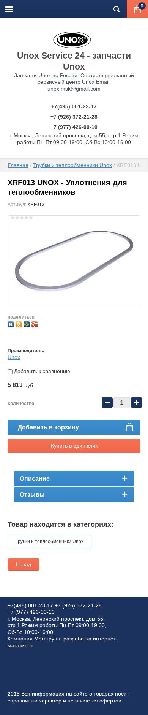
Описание (35, 478)
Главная (18, 165)
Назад (23, 564)
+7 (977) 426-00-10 (74, 127)
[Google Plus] (35, 323)
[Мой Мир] (27, 323)
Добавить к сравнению (41, 371)
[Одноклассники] (20, 323)
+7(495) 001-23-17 (74, 106)
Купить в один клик (74, 446)
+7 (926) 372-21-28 (74, 117)
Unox (14, 357)
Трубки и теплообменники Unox (72, 165)
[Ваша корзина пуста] (137, 9)
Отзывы (32, 494)
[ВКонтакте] (12, 323)
